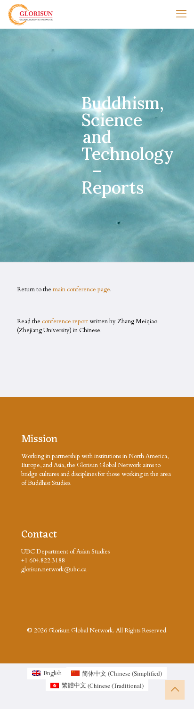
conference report (65, 321)
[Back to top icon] (175, 690)
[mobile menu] (181, 14)
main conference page (81, 289)
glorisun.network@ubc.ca (54, 569)
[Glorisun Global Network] (30, 14)
